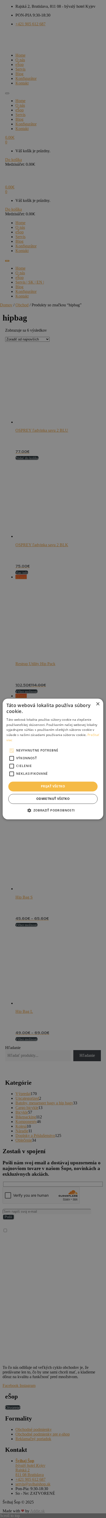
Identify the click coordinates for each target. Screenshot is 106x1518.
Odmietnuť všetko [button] (53, 799)
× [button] (98, 704)
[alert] (53, 759)
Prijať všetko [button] (53, 786)
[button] (53, 810)
